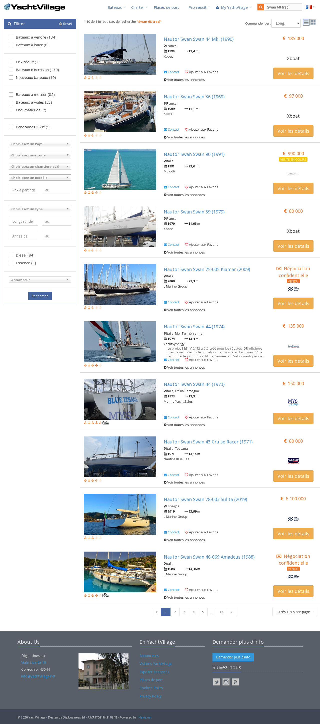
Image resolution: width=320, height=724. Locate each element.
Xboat (293, 58)
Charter (137, 7)
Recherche (40, 296)
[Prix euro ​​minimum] (23, 190)
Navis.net (145, 717)
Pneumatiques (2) (31, 109)
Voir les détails (293, 73)
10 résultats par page (293, 611)
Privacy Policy (151, 696)
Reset (67, 23)
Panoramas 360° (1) (33, 126)
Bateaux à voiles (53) (34, 102)
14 (222, 611)
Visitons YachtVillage (156, 663)
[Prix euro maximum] (56, 190)
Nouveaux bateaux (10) (36, 77)
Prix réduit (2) (28, 61)
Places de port (166, 7)
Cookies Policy (151, 687)
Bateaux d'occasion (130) (37, 69)
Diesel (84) (25, 255)
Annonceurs (149, 655)
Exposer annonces (154, 671)
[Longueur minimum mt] (23, 221)
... (211, 611)
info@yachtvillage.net (38, 676)
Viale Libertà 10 (33, 662)
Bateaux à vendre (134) (36, 37)
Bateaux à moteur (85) (35, 94)
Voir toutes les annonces (185, 79)
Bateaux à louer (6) (32, 44)
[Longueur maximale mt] (56, 221)
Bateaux (115, 7)
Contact (173, 72)
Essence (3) (26, 262)
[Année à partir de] (23, 236)
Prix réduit (197, 7)
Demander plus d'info (233, 657)
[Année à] (56, 236)
